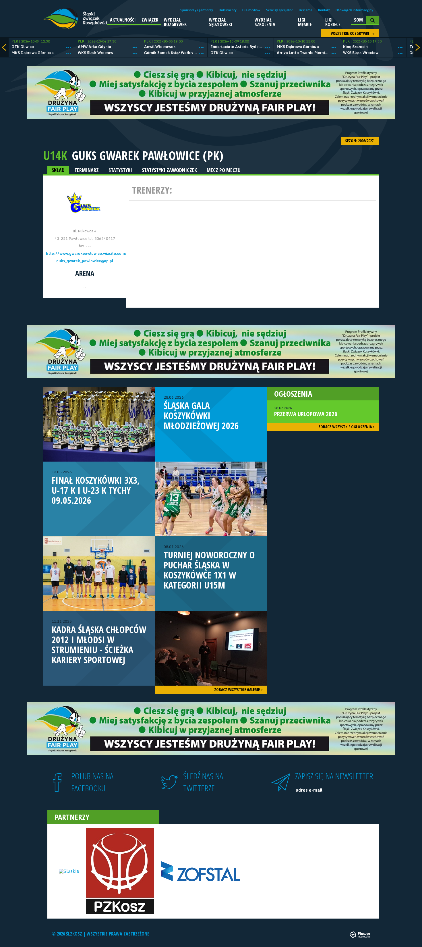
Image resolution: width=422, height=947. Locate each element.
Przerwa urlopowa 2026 (305, 411)
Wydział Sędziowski (220, 22)
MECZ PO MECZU (224, 170)
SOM (358, 20)
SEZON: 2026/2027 (359, 140)
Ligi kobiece (332, 22)
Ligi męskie (305, 22)
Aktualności (123, 20)
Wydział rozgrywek (175, 22)
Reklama (305, 10)
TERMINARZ (86, 170)
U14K (55, 155)
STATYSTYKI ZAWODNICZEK (169, 170)
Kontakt (324, 10)
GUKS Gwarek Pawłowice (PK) (147, 155)
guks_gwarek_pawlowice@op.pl (84, 261)
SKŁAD (58, 170)
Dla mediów (251, 10)
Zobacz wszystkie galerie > (238, 689)
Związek (150, 20)
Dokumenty (228, 10)
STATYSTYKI (120, 170)
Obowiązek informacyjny (354, 10)
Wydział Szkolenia (265, 22)
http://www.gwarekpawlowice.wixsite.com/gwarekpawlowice (103, 253)
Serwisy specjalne (279, 10)
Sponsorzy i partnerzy (196, 10)
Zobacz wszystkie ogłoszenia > (346, 426)
